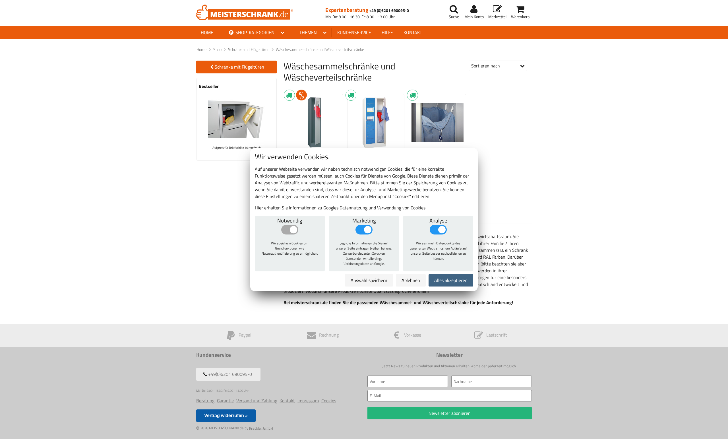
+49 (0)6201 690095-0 (389, 11)
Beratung (205, 400)
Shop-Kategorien (254, 32)
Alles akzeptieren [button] (451, 280)
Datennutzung (353, 207)
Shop (217, 49)
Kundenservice (354, 32)
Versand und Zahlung (256, 400)
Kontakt (413, 32)
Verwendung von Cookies (401, 207)
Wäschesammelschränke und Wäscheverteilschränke (320, 49)
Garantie (225, 400)
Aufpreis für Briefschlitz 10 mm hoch (236, 147)
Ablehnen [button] (411, 280)
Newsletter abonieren (450, 413)
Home (207, 32)
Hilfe (387, 32)
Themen (308, 32)
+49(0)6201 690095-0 (229, 374)
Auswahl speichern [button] (369, 280)
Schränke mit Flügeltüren (248, 49)
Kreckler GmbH (261, 428)
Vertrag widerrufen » (226, 415)
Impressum (308, 400)
